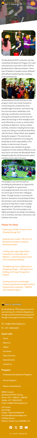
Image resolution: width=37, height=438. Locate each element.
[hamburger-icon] (32, 4)
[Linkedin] (21, 427)
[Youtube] (26, 427)
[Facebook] (10, 427)
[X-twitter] (15, 427)
